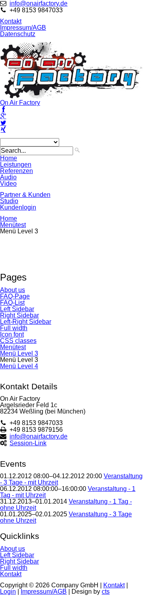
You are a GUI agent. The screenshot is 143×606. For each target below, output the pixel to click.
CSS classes (18, 340)
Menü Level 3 (19, 353)
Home (8, 158)
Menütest (13, 224)
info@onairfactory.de (39, 3)
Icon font (12, 334)
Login (8, 591)
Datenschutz (17, 34)
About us (12, 290)
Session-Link (28, 443)
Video (8, 183)
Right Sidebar (19, 315)
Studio (9, 201)
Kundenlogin (18, 207)
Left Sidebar (17, 309)
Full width (13, 328)
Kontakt (10, 21)
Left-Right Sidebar (25, 321)
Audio (8, 177)
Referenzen (16, 170)
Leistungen (15, 164)
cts (106, 591)
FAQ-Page (15, 296)
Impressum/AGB (23, 27)
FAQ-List (12, 302)
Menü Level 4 (19, 366)
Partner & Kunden (25, 194)
